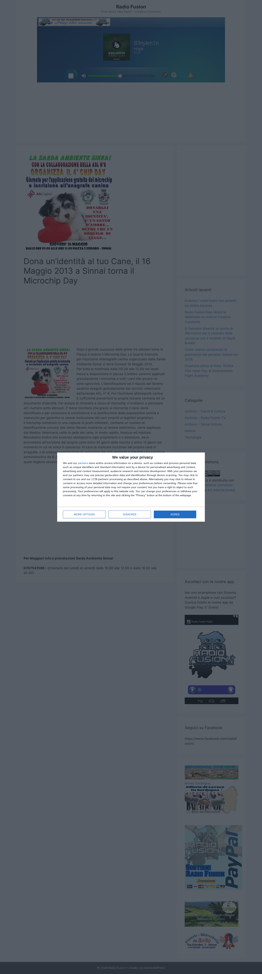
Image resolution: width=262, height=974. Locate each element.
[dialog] (131, 487)
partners (83, 463)
